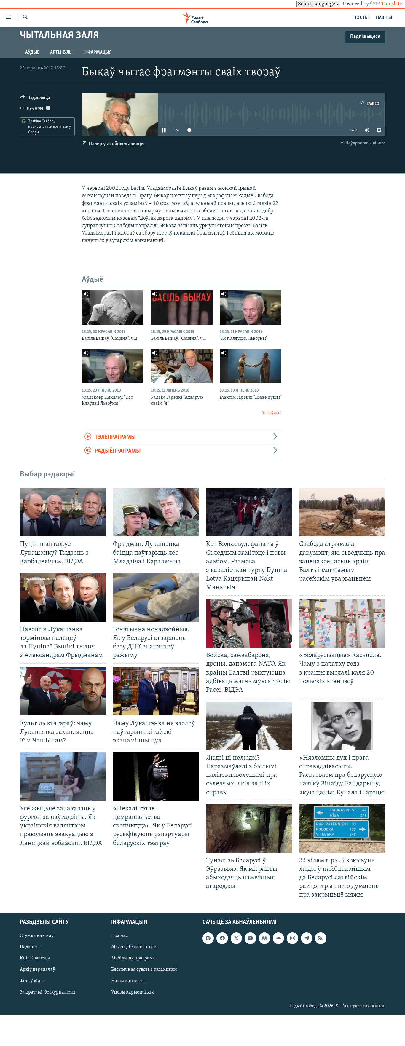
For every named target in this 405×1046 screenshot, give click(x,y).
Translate (391, 4)
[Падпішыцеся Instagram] (292, 938)
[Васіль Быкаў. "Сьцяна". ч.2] (112, 307)
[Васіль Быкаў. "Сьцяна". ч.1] (182, 307)
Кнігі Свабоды (35, 958)
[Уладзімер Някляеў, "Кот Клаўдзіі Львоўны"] (112, 366)
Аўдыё (32, 52)
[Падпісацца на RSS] (320, 938)
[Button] (35, 99)
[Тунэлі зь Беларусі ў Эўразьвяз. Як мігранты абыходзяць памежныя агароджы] (249, 828)
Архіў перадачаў (37, 969)
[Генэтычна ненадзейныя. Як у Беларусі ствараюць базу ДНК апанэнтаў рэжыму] (156, 597)
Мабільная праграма (133, 958)
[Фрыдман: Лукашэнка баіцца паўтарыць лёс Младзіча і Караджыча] (156, 512)
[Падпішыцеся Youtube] (250, 938)
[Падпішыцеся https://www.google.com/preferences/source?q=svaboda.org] (208, 938)
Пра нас (119, 936)
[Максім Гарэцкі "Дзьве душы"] (250, 366)
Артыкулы (61, 52)
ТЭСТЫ (361, 17)
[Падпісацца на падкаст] (264, 938)
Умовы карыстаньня (132, 992)
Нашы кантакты (128, 981)
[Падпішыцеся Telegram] (306, 938)
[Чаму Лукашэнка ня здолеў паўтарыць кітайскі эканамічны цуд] (156, 691)
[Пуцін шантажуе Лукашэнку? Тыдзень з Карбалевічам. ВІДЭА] (63, 512)
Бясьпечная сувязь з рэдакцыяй (144, 969)
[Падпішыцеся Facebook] (222, 938)
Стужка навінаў (37, 936)
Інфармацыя (97, 52)
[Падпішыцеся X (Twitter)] (236, 938)
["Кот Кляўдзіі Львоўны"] (250, 307)
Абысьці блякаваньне (133, 947)
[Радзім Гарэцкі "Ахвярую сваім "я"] (182, 366)
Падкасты (30, 947)
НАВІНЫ (384, 17)
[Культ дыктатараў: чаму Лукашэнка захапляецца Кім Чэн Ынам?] (63, 691)
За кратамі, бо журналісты (47, 992)
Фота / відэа (32, 981)
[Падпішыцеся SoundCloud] (278, 938)
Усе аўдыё (271, 413)
